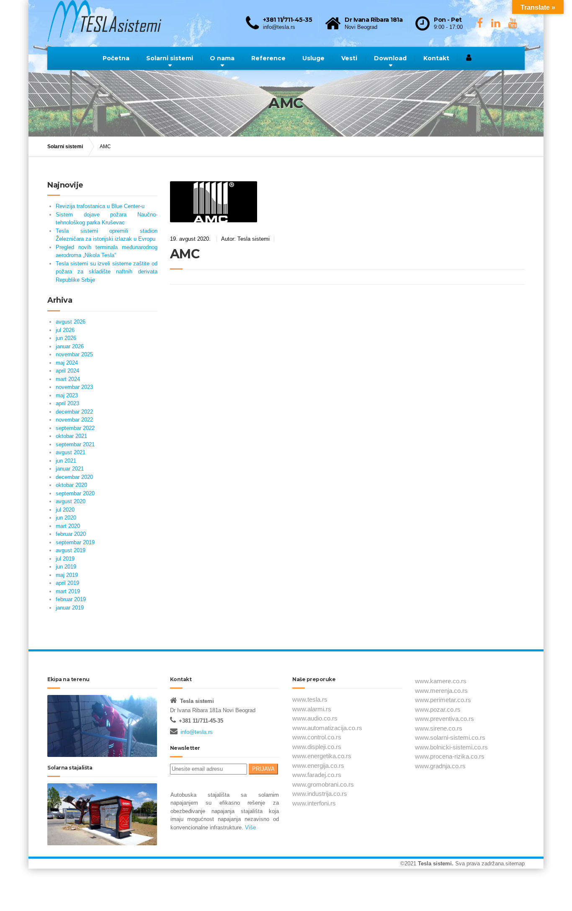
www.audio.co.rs (315, 718)
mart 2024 (68, 379)
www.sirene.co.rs (438, 728)
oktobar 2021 (71, 436)
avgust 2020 (70, 501)
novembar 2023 (74, 387)
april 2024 (67, 371)
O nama (222, 58)
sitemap (515, 863)
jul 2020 (65, 510)
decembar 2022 (74, 412)
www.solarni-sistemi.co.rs (450, 737)
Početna (116, 58)
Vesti (349, 58)
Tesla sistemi (435, 863)
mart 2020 (68, 526)
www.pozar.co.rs (438, 709)
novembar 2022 (74, 420)
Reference (268, 58)
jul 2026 (65, 330)
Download (390, 58)
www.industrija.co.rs (319, 793)
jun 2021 (66, 461)
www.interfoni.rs (314, 803)
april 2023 (67, 403)
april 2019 (67, 583)
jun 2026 (66, 338)
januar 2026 (70, 346)
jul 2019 (65, 559)
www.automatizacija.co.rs (327, 727)
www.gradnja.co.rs (440, 765)
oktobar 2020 (71, 485)
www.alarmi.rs (311, 709)
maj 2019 (67, 575)
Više (249, 827)
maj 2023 (67, 395)
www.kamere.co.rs (440, 681)
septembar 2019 (75, 542)
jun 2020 (66, 518)
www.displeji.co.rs (316, 746)
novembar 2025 (74, 354)
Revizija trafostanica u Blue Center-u (100, 206)
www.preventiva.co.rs (444, 718)
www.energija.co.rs (318, 765)
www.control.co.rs (316, 737)
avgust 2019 (70, 550)
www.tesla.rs (309, 699)
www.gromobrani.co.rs (323, 784)
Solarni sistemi (169, 58)
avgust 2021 (70, 452)
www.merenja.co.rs (441, 690)
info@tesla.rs (196, 732)
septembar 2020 (75, 493)
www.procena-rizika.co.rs (449, 756)
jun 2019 (66, 567)
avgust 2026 (70, 322)
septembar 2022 (75, 428)
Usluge (313, 58)
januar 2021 (70, 469)
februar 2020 (71, 534)
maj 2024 (67, 363)
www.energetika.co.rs (321, 755)
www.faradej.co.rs (316, 774)
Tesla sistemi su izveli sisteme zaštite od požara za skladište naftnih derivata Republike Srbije (106, 271)
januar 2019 (70, 608)
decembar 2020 (74, 477)
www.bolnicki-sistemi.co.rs (451, 747)
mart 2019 (68, 591)
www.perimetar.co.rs (443, 699)
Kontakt (436, 58)
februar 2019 (71, 599)
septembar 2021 (75, 444)
